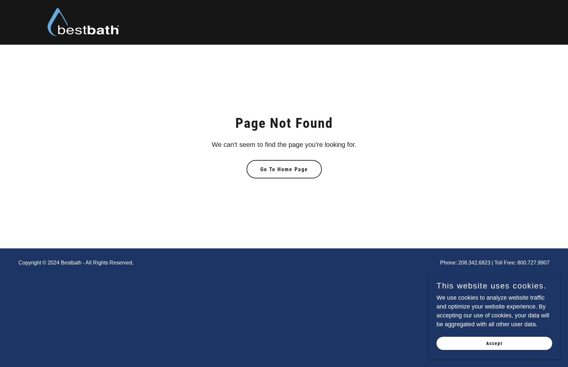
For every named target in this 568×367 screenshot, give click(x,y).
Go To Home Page (284, 169)
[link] (83, 22)
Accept (494, 343)
